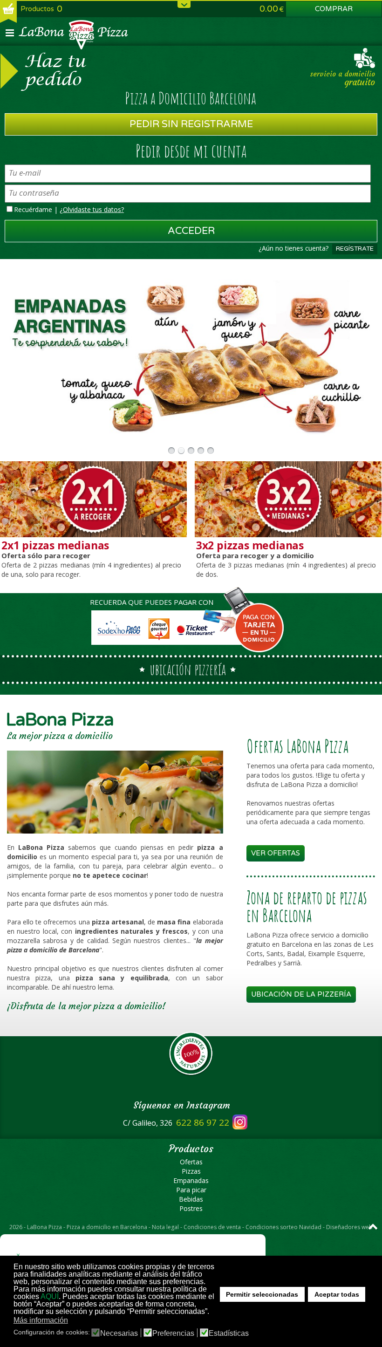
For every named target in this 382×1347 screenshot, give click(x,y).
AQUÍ (50, 1296)
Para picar (191, 1189)
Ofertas (191, 1161)
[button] (74, 1321)
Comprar (334, 9)
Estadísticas (229, 1333)
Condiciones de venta (212, 1227)
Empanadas (191, 1180)
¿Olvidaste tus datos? (92, 209)
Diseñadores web (349, 1227)
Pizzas (191, 1171)
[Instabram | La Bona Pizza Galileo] (238, 1123)
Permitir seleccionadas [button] (262, 1294)
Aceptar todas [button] (336, 1294)
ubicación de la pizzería (301, 994)
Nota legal (165, 1227)
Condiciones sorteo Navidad (283, 1227)
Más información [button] (41, 1320)
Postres (191, 1208)
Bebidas (191, 1199)
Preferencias (173, 1333)
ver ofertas (275, 853)
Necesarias (119, 1333)
